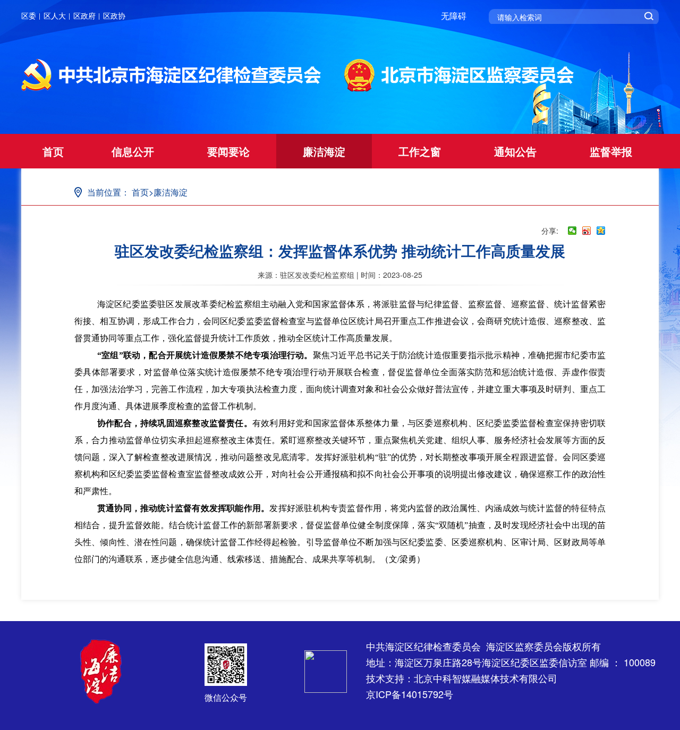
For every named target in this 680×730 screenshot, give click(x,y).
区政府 (84, 15)
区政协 (114, 15)
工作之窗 (419, 151)
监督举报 (611, 151)
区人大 (55, 15)
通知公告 (515, 151)
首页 (53, 151)
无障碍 (453, 16)
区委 (28, 15)
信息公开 (133, 151)
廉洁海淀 (324, 151)
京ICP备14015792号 (409, 694)
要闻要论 (228, 151)
